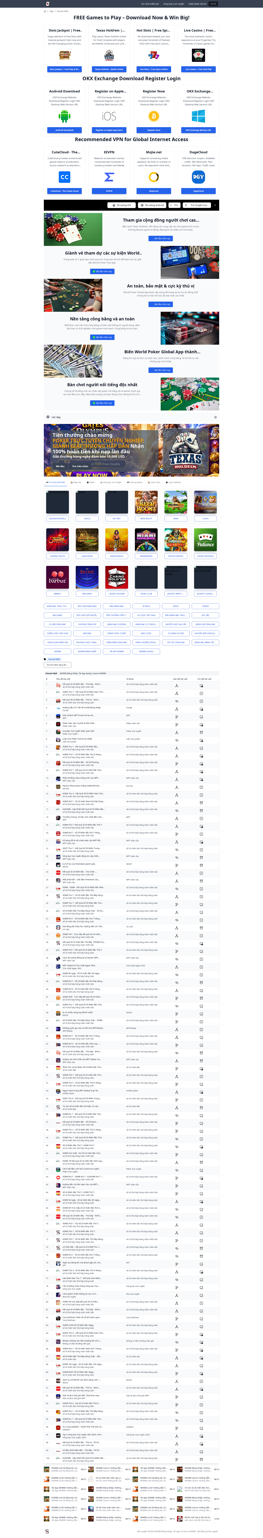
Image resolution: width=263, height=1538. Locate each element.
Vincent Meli (62, 11)
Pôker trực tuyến (117, 633)
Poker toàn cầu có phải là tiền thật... (79, 723)
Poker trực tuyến (70, 734)
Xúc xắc (205, 615)
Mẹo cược (146, 633)
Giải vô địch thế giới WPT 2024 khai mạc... (82, 1395)
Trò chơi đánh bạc (87, 606)
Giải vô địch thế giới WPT (74, 1398)
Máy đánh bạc (117, 606)
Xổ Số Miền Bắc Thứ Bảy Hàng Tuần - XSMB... (83, 1020)
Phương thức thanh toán (88, 642)
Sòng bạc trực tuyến (58, 606)
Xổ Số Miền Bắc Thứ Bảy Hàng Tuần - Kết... (82, 1356)
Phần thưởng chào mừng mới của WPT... (81, 778)
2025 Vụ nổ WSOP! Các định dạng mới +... (82, 1379)
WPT (65, 718)
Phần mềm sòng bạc (116, 642)
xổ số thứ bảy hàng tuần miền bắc (78, 687)
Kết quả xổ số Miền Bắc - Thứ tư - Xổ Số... (81, 1442)
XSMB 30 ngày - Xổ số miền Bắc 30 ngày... (82, 1200)
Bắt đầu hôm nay (160, 239)
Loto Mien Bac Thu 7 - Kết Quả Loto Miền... (82, 1278)
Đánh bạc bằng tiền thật (207, 642)
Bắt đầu (60, 466)
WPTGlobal (67, 1031)
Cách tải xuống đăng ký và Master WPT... (81, 957)
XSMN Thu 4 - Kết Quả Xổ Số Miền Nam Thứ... (83, 793)
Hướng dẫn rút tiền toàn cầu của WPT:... (81, 1184)
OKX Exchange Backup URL (198, 91)
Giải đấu (87, 633)
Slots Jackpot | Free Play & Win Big (64, 30)
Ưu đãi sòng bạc (57, 624)
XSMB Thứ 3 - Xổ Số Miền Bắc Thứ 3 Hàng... (82, 754)
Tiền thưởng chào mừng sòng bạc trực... (81, 1286)
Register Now (154, 91)
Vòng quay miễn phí (57, 642)
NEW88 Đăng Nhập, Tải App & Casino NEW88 (175, 1531)
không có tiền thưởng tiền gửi (76, 1343)
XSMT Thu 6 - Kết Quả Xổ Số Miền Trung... (82, 1098)
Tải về (213, 3)
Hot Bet (117, 518)
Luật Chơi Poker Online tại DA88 (77, 738)
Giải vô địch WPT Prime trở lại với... (79, 715)
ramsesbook (116, 556)
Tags (51, 11)
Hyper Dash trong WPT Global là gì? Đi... (81, 1090)
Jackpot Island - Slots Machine (207, 593)
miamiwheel (146, 556)
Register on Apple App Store (109, 91)
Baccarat (87, 593)
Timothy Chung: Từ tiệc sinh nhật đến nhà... (83, 817)
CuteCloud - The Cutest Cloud (64, 152)
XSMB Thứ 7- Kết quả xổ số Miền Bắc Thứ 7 (82, 824)
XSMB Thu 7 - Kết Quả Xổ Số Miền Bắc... (81, 746)
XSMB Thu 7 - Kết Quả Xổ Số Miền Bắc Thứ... (83, 903)
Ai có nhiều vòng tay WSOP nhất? (78, 1012)
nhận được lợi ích (197, 3)
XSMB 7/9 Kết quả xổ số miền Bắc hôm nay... (83, 1161)
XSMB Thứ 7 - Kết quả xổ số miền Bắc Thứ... (82, 770)
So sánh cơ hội (176, 633)
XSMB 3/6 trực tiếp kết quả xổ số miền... (81, 1301)
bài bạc (66, 788)
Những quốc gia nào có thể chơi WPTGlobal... (83, 1028)
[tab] (55, 482)
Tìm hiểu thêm (80, 466)
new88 (57, 651)
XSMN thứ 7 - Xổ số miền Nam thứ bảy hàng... (84, 801)
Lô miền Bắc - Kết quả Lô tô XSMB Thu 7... (82, 1247)
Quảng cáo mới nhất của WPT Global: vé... (82, 1059)
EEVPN (109, 152)
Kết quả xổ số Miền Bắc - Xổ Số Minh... (80, 1122)
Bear (176, 518)
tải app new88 (117, 651)
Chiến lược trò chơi (57, 633)
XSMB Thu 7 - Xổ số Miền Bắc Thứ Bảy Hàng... (83, 1411)
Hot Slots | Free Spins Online (154, 30)
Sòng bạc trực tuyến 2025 (74, 1437)
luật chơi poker (69, 741)
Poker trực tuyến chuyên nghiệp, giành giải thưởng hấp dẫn (98, 443)
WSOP (65, 866)
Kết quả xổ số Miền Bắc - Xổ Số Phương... (81, 762)
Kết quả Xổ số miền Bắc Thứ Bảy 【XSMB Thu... (84, 942)
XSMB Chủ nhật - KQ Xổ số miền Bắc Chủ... (82, 1153)
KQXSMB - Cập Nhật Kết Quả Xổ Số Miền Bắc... (84, 809)
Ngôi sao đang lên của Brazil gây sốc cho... (82, 1262)
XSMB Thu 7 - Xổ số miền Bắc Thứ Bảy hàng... (83, 895)
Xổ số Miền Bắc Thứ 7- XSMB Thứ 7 (78, 1145)
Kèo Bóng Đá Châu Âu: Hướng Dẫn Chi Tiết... (83, 926)
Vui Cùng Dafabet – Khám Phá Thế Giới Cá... (83, 1426)
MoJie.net (154, 152)
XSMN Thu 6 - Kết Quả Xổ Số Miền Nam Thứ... (83, 1333)
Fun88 (65, 710)
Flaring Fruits (57, 556)
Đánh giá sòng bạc (205, 624)
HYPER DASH (68, 1093)
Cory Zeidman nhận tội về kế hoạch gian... (82, 1317)
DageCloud (198, 152)
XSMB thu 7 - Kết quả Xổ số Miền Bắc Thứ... (82, 1114)
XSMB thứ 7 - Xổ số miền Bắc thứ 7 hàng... (82, 1254)
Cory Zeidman (69, 1320)
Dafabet (66, 1429)
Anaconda (87, 556)
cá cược (66, 929)
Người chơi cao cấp (176, 624)
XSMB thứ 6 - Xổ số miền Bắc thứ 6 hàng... (82, 989)
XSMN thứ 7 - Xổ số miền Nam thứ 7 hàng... (82, 1348)
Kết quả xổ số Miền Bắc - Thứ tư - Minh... (81, 699)
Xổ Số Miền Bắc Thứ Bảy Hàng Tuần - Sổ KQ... (83, 910)
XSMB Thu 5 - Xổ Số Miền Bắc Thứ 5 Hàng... (82, 1082)
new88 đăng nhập (87, 651)
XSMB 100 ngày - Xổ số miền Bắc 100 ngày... (83, 1364)
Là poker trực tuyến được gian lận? (79, 731)
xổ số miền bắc (69, 1359)
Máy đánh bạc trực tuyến (177, 615)
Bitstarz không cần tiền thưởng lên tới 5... (82, 1340)
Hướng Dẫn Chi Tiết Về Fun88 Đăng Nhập (82, 707)
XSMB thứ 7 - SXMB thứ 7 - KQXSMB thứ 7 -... (83, 1176)
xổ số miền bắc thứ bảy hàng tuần (78, 702)
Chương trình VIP (87, 624)
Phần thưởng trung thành (147, 642)
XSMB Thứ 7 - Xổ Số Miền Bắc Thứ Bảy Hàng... (83, 1239)
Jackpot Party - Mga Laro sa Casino (177, 593)
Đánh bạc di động (116, 624)
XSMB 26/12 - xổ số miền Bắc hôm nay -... (81, 1043)
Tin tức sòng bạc (176, 642)
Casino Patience (205, 556)
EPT (64, 1265)
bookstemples (175, 556)
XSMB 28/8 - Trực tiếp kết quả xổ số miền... (82, 996)
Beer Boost (146, 518)
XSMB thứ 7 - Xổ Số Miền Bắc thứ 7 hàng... (82, 832)
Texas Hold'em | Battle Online (109, 30)
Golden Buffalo (57, 518)
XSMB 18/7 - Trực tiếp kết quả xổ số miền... (82, 934)
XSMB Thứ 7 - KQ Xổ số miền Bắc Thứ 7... (81, 1223)
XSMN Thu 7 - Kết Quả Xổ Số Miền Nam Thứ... (83, 692)
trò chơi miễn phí (150, 3)
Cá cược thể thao (146, 615)
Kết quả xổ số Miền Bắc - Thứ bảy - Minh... (82, 684)
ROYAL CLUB (146, 593)
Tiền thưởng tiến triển (118, 615)
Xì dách (146, 606)
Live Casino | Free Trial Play (198, 30)
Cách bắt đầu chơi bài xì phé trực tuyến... (82, 1168)
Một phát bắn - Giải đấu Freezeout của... (81, 879)
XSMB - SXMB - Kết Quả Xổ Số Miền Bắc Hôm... (84, 887)
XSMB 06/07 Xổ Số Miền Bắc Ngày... (79, 1372)
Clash (205, 518)
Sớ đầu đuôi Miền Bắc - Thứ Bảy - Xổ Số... (81, 1450)
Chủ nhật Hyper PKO (72, 968)
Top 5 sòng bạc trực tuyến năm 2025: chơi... (83, 1434)
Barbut (57, 593)
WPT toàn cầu (69, 780)
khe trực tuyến (69, 1296)
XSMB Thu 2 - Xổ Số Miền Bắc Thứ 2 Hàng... (82, 1129)
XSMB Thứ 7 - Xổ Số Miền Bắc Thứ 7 (79, 1231)
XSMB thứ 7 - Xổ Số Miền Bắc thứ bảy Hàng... (83, 981)
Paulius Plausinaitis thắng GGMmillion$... (82, 785)
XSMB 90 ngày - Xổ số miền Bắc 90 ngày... (82, 973)
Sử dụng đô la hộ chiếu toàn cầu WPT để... (82, 840)
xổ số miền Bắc (69, 1070)
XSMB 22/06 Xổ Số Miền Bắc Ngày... (79, 1325)
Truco (87, 518)
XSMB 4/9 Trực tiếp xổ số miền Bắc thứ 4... (82, 1208)
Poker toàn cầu (69, 726)
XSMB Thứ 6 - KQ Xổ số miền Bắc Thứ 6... (81, 1403)
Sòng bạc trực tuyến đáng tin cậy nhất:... (81, 856)
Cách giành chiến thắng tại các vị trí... (80, 1294)
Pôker (205, 606)
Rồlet (176, 606)
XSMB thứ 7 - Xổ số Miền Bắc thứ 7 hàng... (82, 918)
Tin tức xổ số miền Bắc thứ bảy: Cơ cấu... (81, 1106)
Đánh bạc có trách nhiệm (147, 624)
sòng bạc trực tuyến (173, 3)
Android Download (64, 91)
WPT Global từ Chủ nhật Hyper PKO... (79, 965)
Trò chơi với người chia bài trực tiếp (88, 615)
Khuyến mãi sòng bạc (206, 633)
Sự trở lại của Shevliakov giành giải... (79, 864)
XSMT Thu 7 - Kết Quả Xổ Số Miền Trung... (82, 848)
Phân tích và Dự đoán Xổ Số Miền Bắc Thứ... (82, 1067)
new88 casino (146, 651)
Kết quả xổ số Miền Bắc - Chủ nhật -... (80, 871)
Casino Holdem (117, 593)
